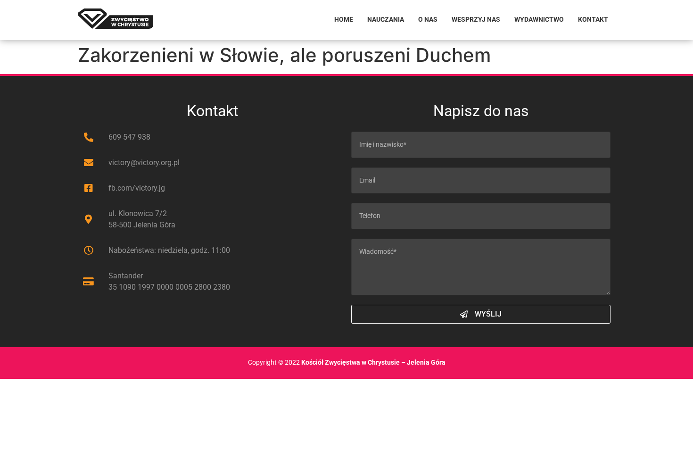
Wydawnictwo (539, 20)
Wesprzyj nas (476, 20)
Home (343, 20)
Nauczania (385, 20)
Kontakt (593, 20)
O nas (427, 20)
